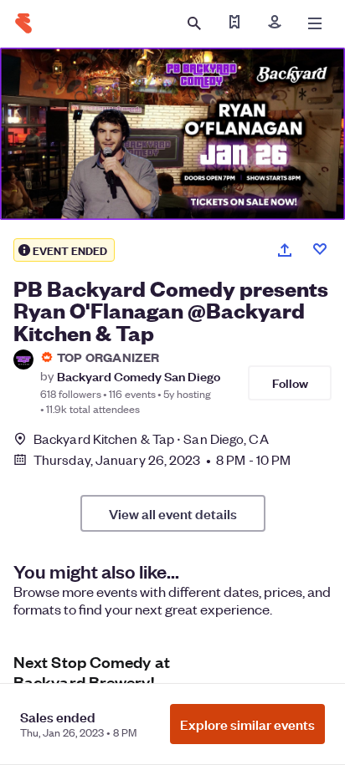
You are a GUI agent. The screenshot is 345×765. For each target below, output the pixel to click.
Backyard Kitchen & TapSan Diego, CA (151, 438)
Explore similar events (247, 724)
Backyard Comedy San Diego (138, 376)
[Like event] (320, 249)
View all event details (173, 513)
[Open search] (194, 23)
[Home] (23, 23)
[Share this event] (284, 250)
